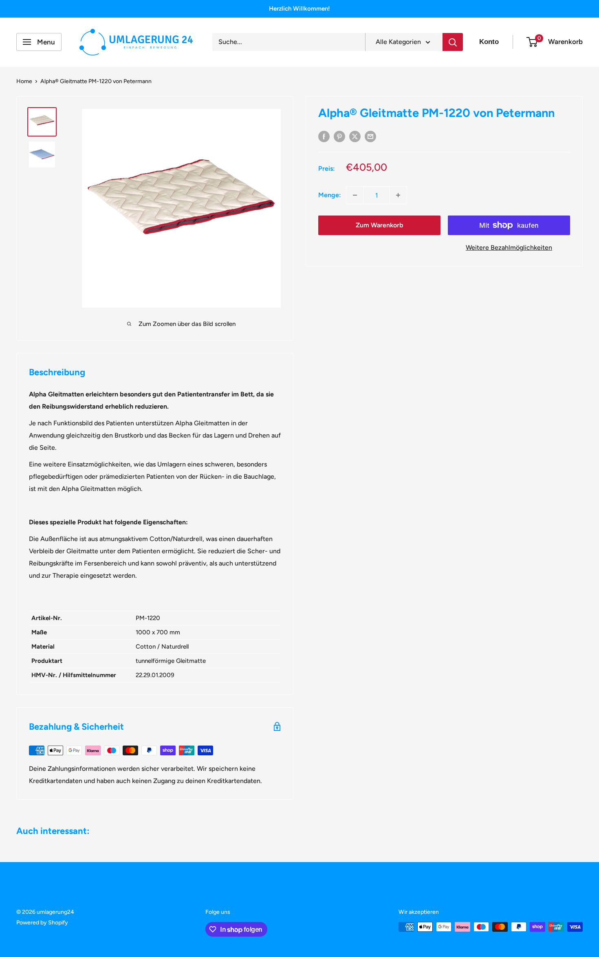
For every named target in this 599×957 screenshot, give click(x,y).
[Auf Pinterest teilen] (339, 136)
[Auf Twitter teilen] (355, 136)
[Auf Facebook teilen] (324, 136)
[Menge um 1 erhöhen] (398, 195)
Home (24, 81)
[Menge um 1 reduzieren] (354, 195)
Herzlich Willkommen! (299, 8)
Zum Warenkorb (379, 225)
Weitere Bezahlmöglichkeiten (509, 247)
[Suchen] (453, 42)
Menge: (329, 195)
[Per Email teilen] (370, 136)
